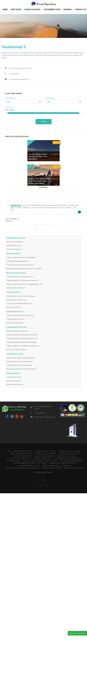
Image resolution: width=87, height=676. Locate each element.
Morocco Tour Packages (14, 242)
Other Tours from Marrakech (16, 288)
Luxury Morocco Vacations (69, 451)
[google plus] (17, 416)
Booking (68, 9)
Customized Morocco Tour (28, 465)
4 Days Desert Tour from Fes (16, 300)
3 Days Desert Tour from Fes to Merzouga (20, 296)
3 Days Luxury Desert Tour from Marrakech (21, 257)
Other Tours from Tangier (14, 323)
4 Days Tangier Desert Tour (15, 319)
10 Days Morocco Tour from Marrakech (19, 361)
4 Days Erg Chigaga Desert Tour (17, 261)
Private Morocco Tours (14, 245)
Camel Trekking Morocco (14, 384)
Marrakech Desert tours (69, 453)
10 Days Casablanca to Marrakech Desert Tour (22, 335)
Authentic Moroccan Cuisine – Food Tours (29, 463)
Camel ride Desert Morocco (21, 453)
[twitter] (12, 416)
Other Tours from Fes (13, 307)
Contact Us (80, 9)
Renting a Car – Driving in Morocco (62, 463)
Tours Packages (32, 9)
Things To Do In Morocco (45, 456)
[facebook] (7, 416)
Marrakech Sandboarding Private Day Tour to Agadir (23, 268)
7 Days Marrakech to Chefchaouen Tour (19, 277)
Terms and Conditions (50, 465)
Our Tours (16, 9)
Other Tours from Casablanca (16, 349)
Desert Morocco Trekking (45, 453)
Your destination (10, 98)
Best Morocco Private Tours (71, 461)
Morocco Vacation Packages (19, 458)
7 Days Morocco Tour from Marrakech (19, 365)
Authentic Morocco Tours (45, 451)
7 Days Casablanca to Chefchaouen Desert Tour (22, 346)
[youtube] (22, 416)
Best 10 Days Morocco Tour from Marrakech (21, 369)
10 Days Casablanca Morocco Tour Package (21, 342)
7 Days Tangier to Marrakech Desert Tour (20, 315)
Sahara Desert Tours (13, 381)
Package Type (50, 98)
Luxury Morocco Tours (13, 377)
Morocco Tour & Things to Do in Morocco (22, 468)
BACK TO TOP (43, 485)
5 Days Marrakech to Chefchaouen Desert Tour (22, 280)
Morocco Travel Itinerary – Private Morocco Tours (62, 468)
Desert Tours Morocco (13, 249)
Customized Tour (52, 9)
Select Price (9, 107)
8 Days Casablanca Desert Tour (17, 331)
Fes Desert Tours (13, 461)
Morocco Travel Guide (66, 456)
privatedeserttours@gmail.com (19, 79)
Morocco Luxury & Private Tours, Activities (40, 461)
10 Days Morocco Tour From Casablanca (20, 358)
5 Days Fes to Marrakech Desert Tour (19, 303)
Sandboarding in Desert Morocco (67, 458)
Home (5, 9)
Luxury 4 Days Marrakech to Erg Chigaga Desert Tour (24, 284)
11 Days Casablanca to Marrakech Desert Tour (22, 338)
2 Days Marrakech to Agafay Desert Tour (20, 265)
